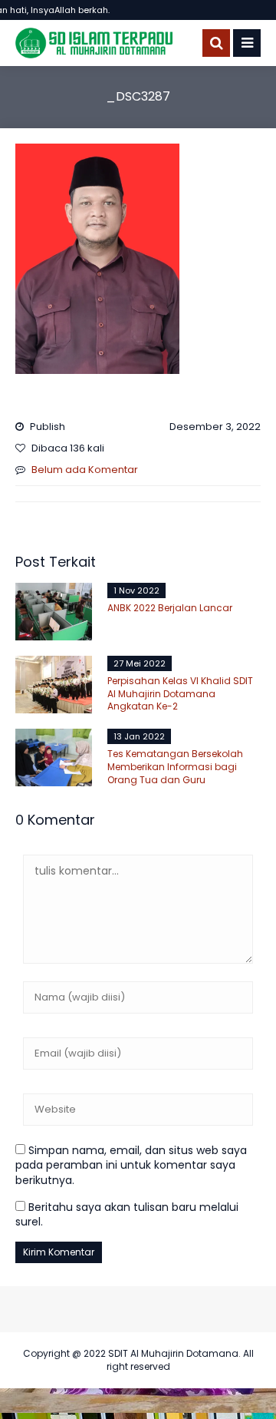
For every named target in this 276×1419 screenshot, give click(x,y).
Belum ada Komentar (84, 469)
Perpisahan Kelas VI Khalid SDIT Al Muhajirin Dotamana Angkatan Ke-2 (180, 693)
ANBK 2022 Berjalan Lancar (169, 607)
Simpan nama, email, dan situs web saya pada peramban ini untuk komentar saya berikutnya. (131, 1165)
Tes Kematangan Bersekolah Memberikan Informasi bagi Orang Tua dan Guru (175, 766)
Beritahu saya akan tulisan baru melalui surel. (126, 1214)
